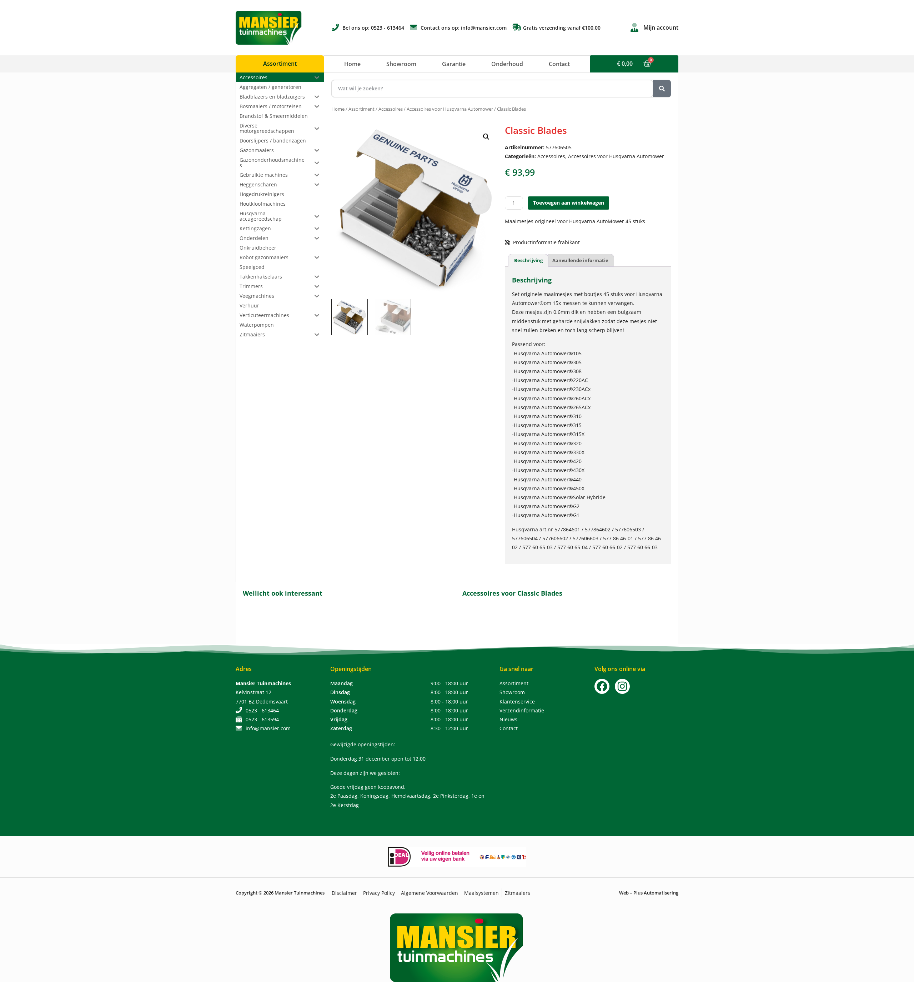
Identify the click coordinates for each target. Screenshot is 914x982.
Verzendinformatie (521, 710)
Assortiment (361, 109)
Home (352, 64)
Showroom (401, 64)
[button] (486, 136)
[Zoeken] (662, 88)
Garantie (454, 64)
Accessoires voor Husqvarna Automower (450, 109)
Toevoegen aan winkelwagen (568, 202)
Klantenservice (517, 701)
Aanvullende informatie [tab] (580, 260)
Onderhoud (507, 64)
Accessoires (390, 109)
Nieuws (508, 719)
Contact (559, 64)
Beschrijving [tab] (528, 260)
